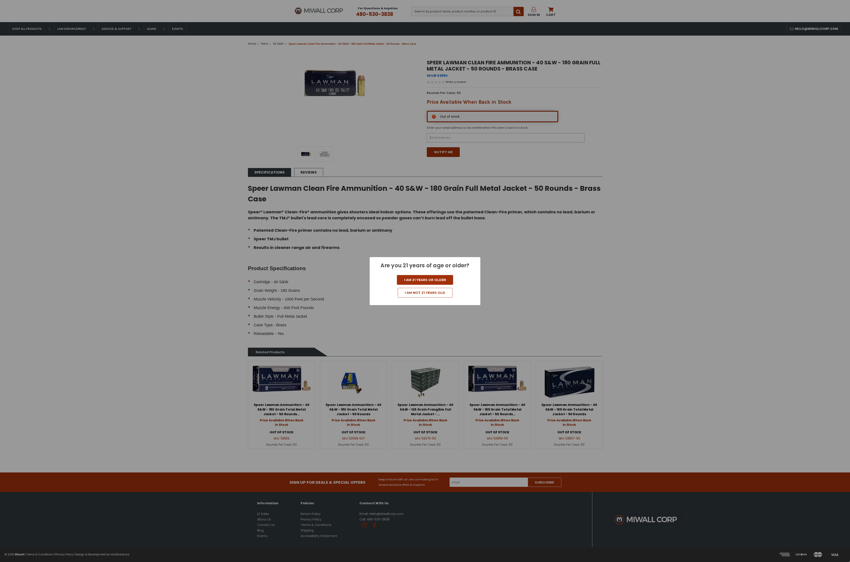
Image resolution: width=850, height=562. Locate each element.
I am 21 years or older (425, 280)
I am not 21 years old (425, 293)
